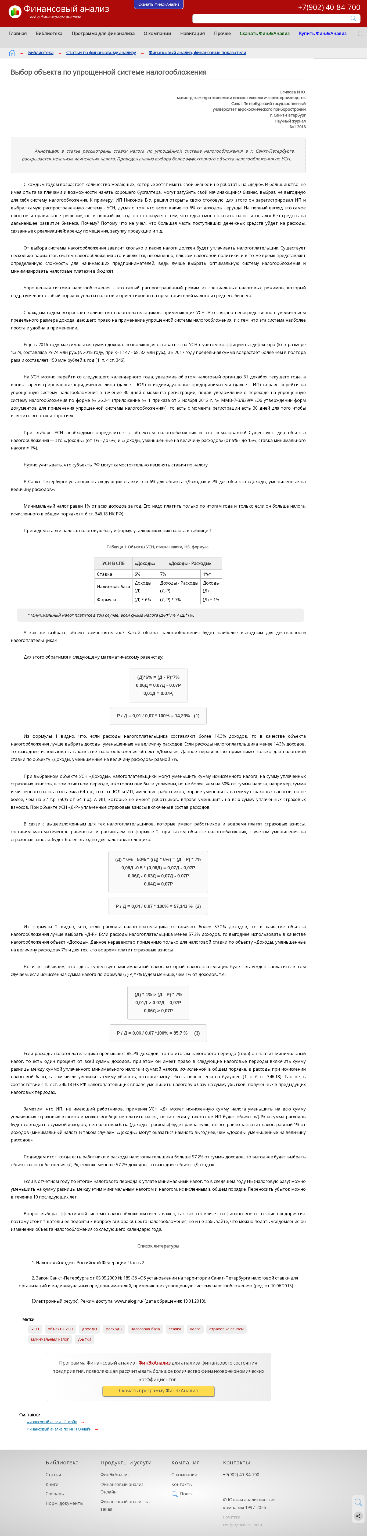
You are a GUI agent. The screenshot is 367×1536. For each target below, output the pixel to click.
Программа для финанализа (103, 33)
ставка (175, 1328)
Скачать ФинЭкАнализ (265, 33)
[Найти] (353, 18)
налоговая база (145, 1328)
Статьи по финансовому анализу (101, 52)
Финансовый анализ (66, 8)
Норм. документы (64, 1503)
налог (195, 1328)
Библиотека (49, 33)
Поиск (186, 1494)
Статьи (53, 1475)
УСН (35, 1328)
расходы (114, 1328)
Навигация (192, 33)
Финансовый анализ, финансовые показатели (197, 52)
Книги (52, 1484)
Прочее (222, 33)
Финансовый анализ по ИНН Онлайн (59, 1429)
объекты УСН (60, 1328)
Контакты (181, 1484)
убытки (84, 1339)
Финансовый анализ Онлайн (52, 1421)
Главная (18, 33)
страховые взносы (226, 1328)
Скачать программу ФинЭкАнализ (158, 1390)
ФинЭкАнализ (114, 1475)
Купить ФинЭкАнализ (323, 33)
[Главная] (12, 53)
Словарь (55, 1494)
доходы (89, 1328)
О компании (157, 33)
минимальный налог (50, 1339)
